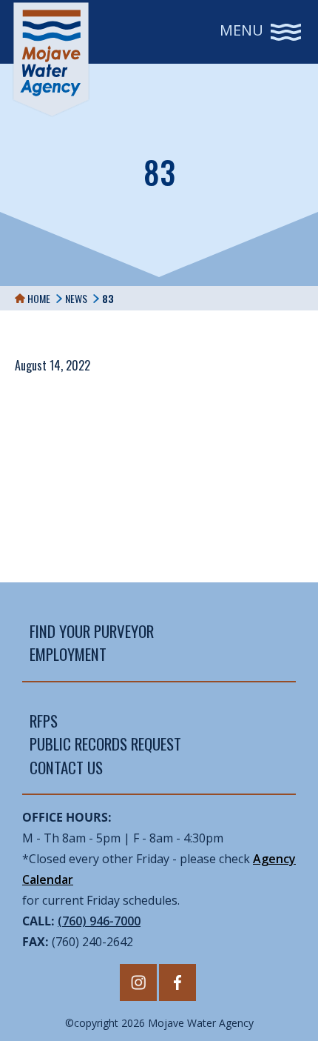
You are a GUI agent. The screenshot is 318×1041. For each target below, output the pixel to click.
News (76, 298)
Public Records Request (105, 743)
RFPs (44, 720)
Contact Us (66, 767)
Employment (68, 653)
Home (37, 298)
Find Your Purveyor (92, 630)
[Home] (51, 59)
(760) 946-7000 (99, 921)
